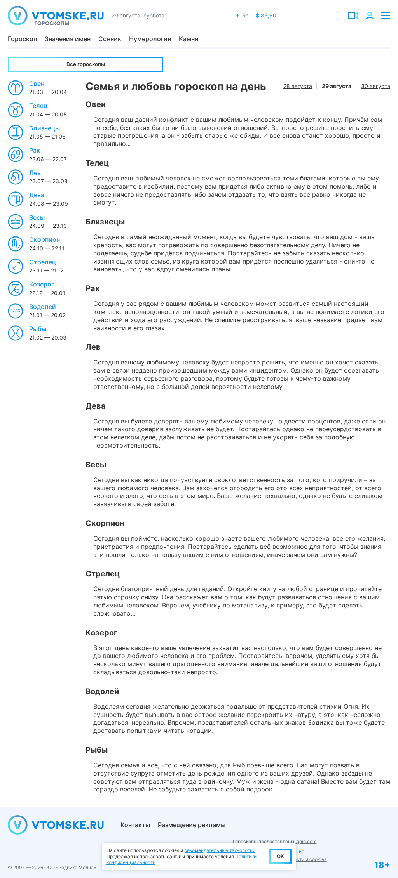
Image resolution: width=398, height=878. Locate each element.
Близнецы (44, 128)
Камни (189, 39)
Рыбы (37, 329)
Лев (35, 173)
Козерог (41, 284)
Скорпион (44, 239)
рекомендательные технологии (219, 850)
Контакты (135, 825)
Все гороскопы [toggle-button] (85, 64)
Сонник (109, 39)
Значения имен (68, 39)
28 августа (297, 86)
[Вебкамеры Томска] (353, 15)
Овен (36, 83)
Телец (38, 105)
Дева (36, 195)
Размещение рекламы (191, 825)
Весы (37, 217)
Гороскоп (22, 39)
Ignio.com (305, 841)
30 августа (375, 86)
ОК (280, 856)
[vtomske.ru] (56, 15)
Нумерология (150, 39)
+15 (242, 15)
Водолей (42, 307)
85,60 (266, 15)
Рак (34, 150)
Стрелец (42, 262)
